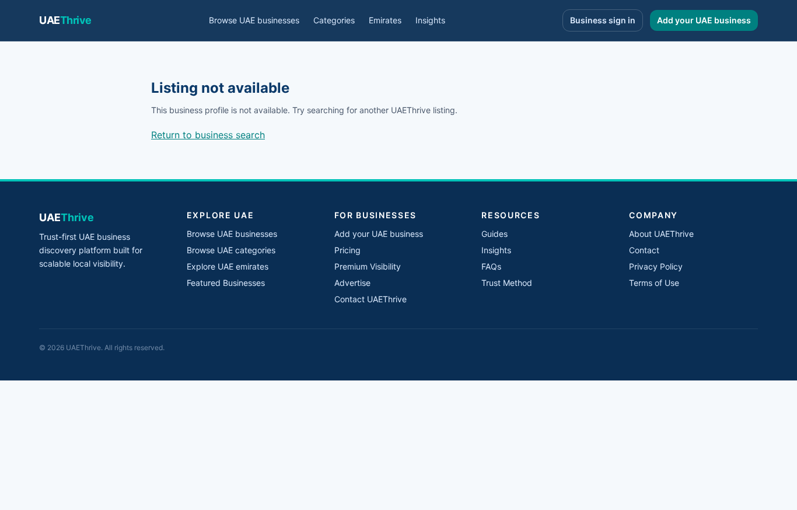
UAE (65, 20)
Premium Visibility (367, 266)
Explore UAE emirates (227, 266)
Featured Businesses (226, 283)
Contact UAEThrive (370, 299)
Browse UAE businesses (254, 20)
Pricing (347, 250)
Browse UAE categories (231, 250)
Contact (644, 250)
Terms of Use (654, 283)
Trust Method (506, 283)
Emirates (385, 20)
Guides (494, 234)
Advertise (352, 283)
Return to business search (208, 135)
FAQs (491, 266)
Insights (430, 20)
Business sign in (602, 20)
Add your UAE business (704, 20)
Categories (334, 20)
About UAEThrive (661, 234)
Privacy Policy (656, 266)
